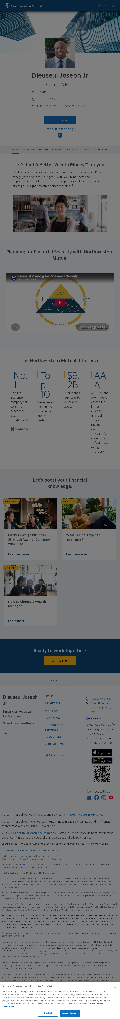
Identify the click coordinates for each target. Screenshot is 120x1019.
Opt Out (48, 1013)
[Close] (115, 986)
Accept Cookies (70, 1013)
